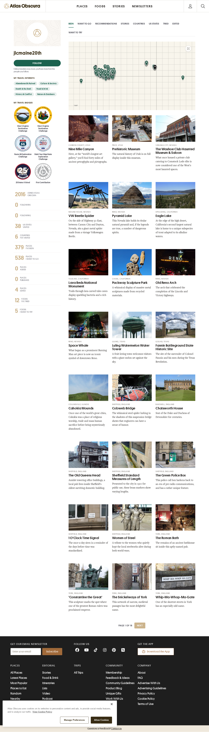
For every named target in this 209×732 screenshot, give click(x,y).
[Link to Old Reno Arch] (175, 262)
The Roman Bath (167, 538)
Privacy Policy (146, 693)
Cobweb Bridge (123, 408)
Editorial (48, 665)
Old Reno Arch (166, 282)
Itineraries (48, 683)
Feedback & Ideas (117, 678)
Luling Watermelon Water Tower (131, 347)
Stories (125, 24)
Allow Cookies (101, 720)
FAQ (140, 678)
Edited (175, 24)
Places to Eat (18, 688)
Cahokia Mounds (81, 408)
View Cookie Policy (42, 712)
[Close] (111, 704)
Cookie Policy (146, 698)
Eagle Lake (163, 216)
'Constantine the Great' (85, 597)
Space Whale (78, 345)
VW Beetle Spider (81, 216)
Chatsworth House (169, 408)
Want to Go (84, 24)
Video (46, 693)
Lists (44, 688)
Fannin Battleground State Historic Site (174, 347)
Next (140, 625)
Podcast (47, 698)
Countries (139, 24)
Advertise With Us (149, 683)
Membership (114, 672)
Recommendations (106, 24)
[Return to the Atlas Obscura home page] (23, 6)
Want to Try (75, 32)
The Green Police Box (171, 475)
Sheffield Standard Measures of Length (126, 477)
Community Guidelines (120, 683)
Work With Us (114, 698)
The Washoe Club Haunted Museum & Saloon (175, 150)
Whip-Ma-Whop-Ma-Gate (175, 597)
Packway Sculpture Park (130, 282)
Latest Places (18, 678)
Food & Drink (50, 678)
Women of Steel (123, 538)
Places (15, 665)
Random (16, 693)
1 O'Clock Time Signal (84, 538)
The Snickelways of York (129, 597)
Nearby (15, 698)
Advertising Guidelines (152, 688)
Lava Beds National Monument (83, 284)
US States (154, 24)
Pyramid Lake (122, 216)
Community (114, 665)
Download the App (158, 651)
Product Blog (114, 688)
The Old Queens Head (84, 475)
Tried (166, 24)
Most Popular (18, 683)
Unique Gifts (113, 693)
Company (144, 665)
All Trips (78, 672)
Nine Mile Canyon (81, 149)
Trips (77, 665)
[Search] (203, 6)
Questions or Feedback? (104, 728)
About (142, 672)
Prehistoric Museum (126, 149)
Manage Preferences (74, 720)
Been (71, 24)
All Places (16, 672)
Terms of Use (145, 704)
